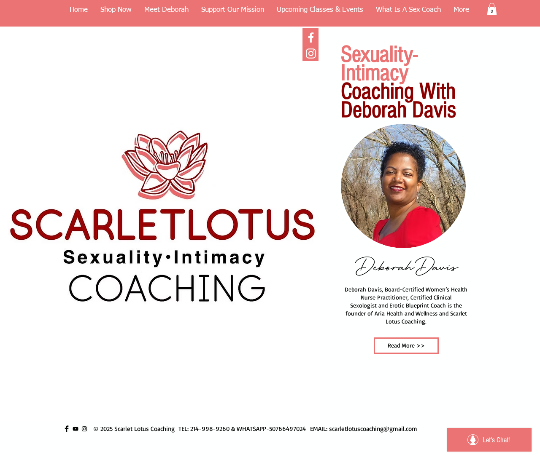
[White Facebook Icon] (311, 37)
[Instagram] (311, 53)
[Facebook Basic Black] (66, 428)
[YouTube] (75, 428)
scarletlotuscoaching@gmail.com (373, 429)
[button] (492, 9)
